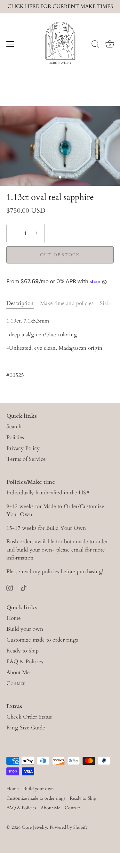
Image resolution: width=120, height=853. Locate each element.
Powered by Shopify (69, 827)
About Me (18, 672)
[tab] (23, 303)
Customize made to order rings (42, 640)
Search (13, 426)
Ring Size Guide (25, 727)
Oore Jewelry (34, 827)
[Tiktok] (23, 587)
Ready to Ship (22, 650)
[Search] (95, 45)
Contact (15, 683)
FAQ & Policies (24, 661)
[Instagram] (9, 587)
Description (20, 303)
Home (13, 618)
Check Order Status (29, 716)
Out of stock (60, 255)
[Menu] (10, 44)
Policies (15, 437)
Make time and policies (66, 303)
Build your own (24, 629)
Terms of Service (26, 459)
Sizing (107, 303)
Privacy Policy (23, 448)
